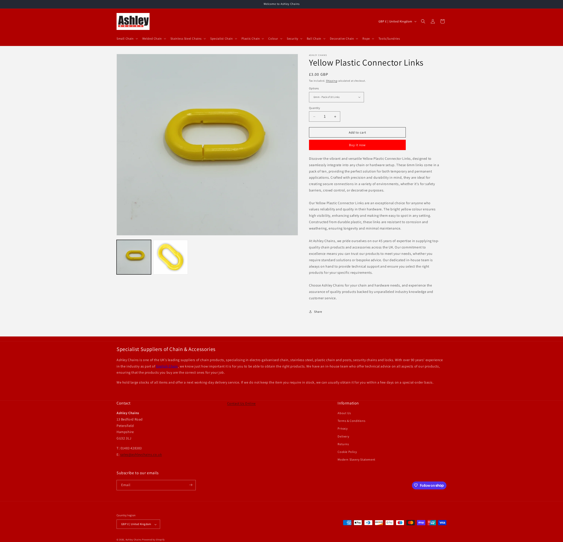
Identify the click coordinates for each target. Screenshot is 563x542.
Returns (343, 444)
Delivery (343, 436)
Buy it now (357, 145)
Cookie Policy (347, 452)
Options (314, 88)
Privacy (342, 429)
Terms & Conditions (351, 421)
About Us (344, 413)
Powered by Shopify (153, 539)
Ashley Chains (134, 539)
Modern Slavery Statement (356, 460)
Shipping (331, 80)
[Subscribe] (191, 485)
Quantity (314, 108)
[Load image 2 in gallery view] (170, 257)
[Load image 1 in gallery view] (134, 257)
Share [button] (318, 312)
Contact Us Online (241, 403)
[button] (127, 38)
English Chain (167, 366)
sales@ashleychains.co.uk (141, 454)
